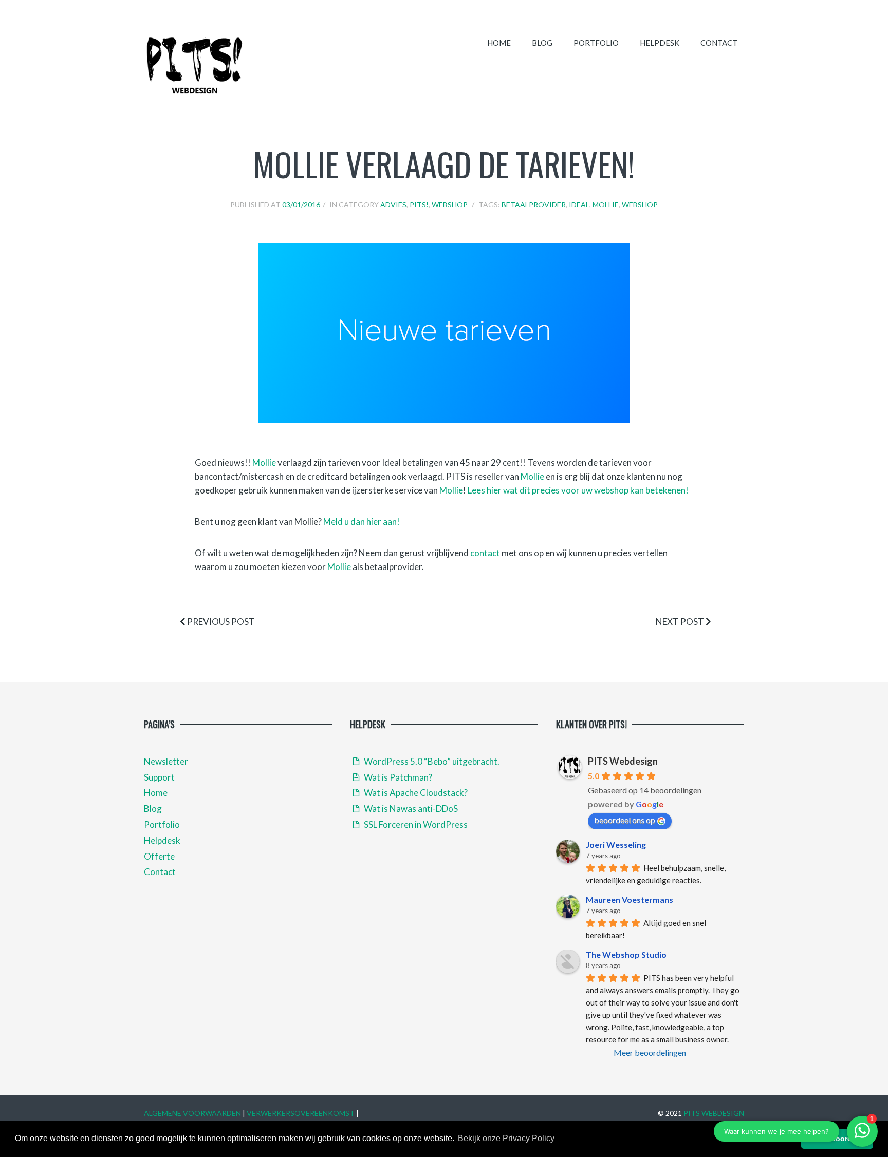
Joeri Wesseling (616, 844)
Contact (718, 42)
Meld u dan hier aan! (361, 521)
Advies (393, 204)
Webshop (450, 204)
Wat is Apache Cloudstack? (415, 792)
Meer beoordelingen (650, 1052)
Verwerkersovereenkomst (301, 1113)
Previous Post (220, 621)
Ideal (579, 204)
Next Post (681, 621)
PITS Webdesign (623, 761)
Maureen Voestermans (629, 899)
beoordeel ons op (624, 820)
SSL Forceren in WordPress (415, 824)
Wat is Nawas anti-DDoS (410, 808)
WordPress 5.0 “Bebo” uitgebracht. (430, 761)
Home (499, 42)
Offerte (159, 856)
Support (159, 777)
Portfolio (596, 42)
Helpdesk (659, 42)
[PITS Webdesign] (194, 64)
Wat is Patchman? (397, 777)
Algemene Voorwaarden (192, 1113)
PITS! (419, 204)
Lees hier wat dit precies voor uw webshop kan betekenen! (578, 490)
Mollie (606, 204)
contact (485, 552)
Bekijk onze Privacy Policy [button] (506, 1138)
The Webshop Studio (626, 954)
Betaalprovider (534, 204)
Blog (542, 42)
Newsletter (166, 761)
